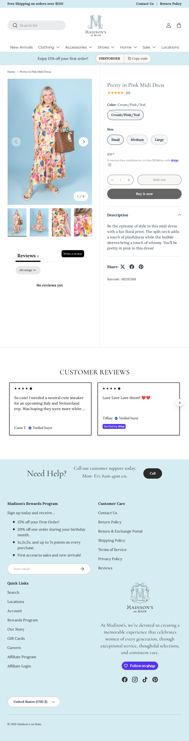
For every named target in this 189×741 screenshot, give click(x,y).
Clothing (46, 47)
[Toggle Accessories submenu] (90, 47)
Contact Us (145, 4)
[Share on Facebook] (131, 266)
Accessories (76, 47)
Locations (170, 47)
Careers (14, 647)
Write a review (72, 253)
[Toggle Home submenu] (135, 47)
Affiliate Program (21, 656)
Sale (146, 47)
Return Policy (171, 4)
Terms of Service (112, 549)
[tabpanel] (49, 301)
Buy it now (144, 194)
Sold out (159, 180)
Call (153, 473)
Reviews (105, 568)
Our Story (15, 629)
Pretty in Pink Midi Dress (35, 71)
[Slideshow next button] (179, 402)
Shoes (103, 47)
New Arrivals (21, 47)
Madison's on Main (29, 724)
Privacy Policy (110, 558)
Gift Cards (16, 638)
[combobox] (36, 25)
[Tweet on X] (122, 266)
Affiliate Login (19, 666)
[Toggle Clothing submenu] (58, 47)
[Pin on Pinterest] (141, 266)
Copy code (140, 58)
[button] (179, 25)
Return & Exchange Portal (120, 531)
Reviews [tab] (28, 255)
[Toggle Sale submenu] (154, 47)
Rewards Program (22, 620)
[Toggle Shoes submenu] (112, 47)
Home (126, 47)
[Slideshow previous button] (9, 402)
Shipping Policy (111, 540)
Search (13, 592)
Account (14, 610)
